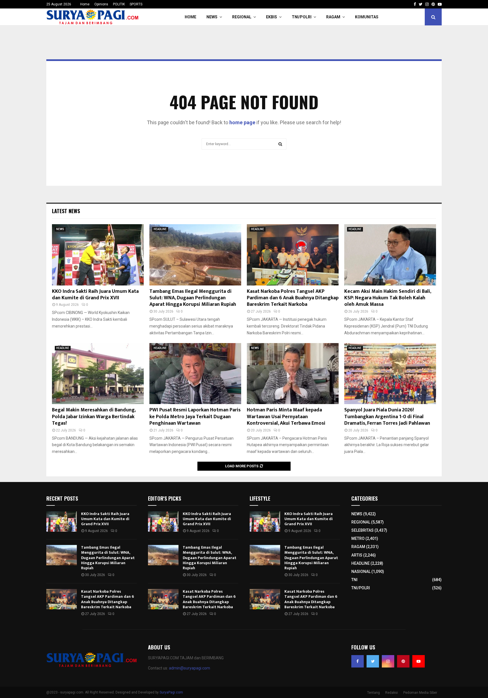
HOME (190, 17)
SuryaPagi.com (171, 692)
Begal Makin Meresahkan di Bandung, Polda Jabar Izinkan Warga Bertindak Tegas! (94, 416)
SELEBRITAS (362, 530)
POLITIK (119, 4)
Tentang (373, 693)
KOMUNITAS (366, 17)
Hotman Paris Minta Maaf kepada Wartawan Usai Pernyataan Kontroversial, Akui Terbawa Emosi (286, 416)
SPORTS (136, 4)
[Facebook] (357, 661)
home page (242, 122)
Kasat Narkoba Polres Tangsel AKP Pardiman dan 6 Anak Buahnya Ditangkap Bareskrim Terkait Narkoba (293, 298)
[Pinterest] (403, 661)
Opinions (101, 4)
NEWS (211, 17)
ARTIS (356, 555)
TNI (354, 579)
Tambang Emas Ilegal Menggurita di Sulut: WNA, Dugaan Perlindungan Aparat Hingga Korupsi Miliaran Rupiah (192, 298)
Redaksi (391, 693)
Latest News (66, 211)
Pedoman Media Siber (420, 693)
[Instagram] (388, 661)
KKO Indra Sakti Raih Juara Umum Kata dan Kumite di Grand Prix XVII (95, 294)
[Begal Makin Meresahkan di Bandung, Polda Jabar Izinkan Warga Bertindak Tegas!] (98, 373)
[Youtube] (418, 661)
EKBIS (271, 17)
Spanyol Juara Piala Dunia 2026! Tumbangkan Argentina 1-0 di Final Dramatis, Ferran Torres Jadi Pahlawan (387, 416)
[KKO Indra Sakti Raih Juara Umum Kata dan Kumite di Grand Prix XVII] (98, 254)
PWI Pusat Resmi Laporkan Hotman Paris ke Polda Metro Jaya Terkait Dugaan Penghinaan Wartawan (195, 416)
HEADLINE (160, 229)
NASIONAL (361, 571)
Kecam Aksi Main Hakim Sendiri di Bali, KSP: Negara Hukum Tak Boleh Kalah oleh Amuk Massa (387, 298)
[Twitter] (373, 661)
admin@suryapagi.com (189, 668)
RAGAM (333, 17)
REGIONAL (241, 17)
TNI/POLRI (301, 17)
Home (85, 4)
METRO (358, 538)
